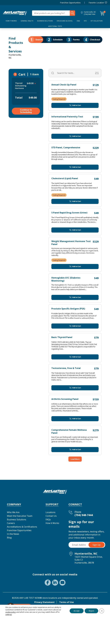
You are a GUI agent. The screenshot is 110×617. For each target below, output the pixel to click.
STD (85, 21)
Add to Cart (76, 105)
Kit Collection (96, 21)
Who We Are (13, 512)
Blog (9, 537)
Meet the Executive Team (19, 515)
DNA (78, 21)
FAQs (48, 519)
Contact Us (51, 515)
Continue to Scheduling (26, 111)
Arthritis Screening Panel (64, 399)
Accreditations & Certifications (22, 526)
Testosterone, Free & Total (66, 368)
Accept (77, 611)
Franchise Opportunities (70, 2)
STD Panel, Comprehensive (65, 147)
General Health (27, 21)
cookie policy (10, 612)
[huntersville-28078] (15, 12)
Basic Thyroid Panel (61, 337)
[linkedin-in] (55, 583)
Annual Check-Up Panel (63, 84)
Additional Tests (55, 26)
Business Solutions (45, 21)
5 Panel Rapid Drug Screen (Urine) (69, 212)
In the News (13, 533)
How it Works (52, 523)
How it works (11, 21)
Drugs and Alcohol (65, 21)
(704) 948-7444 (89, 14)
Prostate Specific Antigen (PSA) (68, 308)
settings (8, 614)
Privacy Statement (44, 602)
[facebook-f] (48, 583)
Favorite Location (96, 2)
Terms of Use (66, 602)
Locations (50, 512)
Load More (75, 459)
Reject (91, 611)
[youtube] (62, 583)
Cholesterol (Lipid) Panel (64, 178)
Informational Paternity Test (67, 116)
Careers (11, 523)
